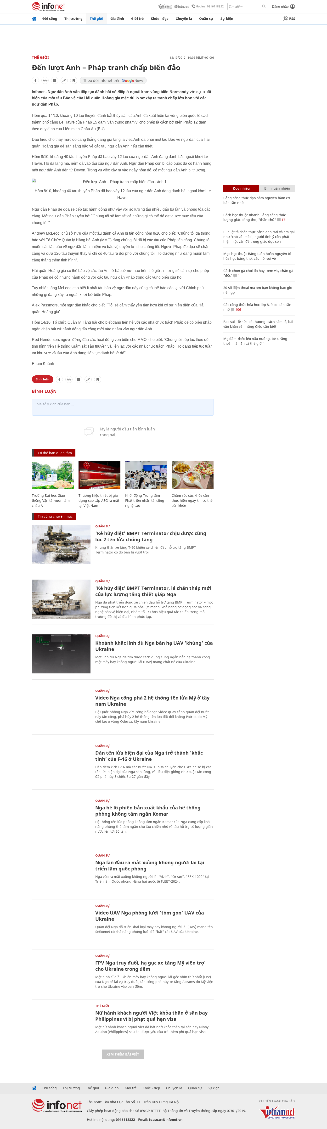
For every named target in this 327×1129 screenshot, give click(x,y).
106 (237, 309)
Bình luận (43, 379)
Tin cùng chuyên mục (55, 516)
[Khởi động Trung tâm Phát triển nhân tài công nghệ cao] (146, 475)
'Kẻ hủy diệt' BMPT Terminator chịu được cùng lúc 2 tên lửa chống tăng (150, 536)
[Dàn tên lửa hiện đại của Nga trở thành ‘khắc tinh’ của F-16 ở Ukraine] (61, 763)
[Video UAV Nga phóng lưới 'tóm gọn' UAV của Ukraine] (61, 923)
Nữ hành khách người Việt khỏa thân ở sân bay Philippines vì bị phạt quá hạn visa (151, 1016)
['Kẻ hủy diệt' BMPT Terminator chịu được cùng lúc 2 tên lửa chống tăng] (61, 544)
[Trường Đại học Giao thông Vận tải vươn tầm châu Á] (53, 475)
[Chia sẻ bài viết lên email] (54, 80)
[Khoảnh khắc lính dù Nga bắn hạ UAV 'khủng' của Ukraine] (61, 653)
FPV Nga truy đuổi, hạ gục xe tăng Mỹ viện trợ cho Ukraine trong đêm (149, 966)
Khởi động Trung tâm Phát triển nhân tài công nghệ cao (144, 500)
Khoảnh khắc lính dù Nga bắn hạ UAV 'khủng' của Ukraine (154, 646)
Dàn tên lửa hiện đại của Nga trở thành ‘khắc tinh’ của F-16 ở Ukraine (149, 756)
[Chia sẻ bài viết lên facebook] (35, 80)
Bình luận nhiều (277, 188)
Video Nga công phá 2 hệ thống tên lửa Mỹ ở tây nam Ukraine (152, 700)
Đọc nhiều (241, 188)
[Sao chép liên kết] (64, 80)
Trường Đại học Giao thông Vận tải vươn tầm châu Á (51, 500)
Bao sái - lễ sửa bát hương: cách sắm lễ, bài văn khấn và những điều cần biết (258, 324)
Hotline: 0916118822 (210, 6)
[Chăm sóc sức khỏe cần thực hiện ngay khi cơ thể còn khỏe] (193, 475)
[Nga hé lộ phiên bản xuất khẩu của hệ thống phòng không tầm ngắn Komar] (61, 818)
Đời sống (49, 18)
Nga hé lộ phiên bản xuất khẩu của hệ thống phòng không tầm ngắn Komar (148, 810)
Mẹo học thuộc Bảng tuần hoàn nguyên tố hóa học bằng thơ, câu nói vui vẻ (257, 256)
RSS (292, 18)
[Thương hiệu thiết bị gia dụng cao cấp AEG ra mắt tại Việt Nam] (99, 475)
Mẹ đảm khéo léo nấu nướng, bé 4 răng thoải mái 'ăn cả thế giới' (255, 341)
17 (283, 219)
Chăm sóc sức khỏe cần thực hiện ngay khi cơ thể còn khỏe (192, 500)
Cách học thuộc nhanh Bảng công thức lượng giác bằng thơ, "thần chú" (254, 217)
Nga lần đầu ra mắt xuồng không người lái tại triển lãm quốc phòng (149, 865)
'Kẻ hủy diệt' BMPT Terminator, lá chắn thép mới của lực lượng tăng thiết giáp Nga (153, 591)
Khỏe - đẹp (160, 18)
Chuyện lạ (184, 18)
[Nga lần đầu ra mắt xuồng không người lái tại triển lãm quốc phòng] (61, 873)
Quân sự (206, 18)
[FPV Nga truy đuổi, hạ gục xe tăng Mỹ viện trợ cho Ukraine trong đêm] (61, 973)
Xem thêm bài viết (123, 1054)
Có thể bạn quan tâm (55, 453)
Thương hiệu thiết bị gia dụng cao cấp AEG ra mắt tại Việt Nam (99, 500)
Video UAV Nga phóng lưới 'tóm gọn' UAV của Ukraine (149, 915)
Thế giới (96, 18)
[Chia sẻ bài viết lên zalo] (45, 80)
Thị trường (73, 18)
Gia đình (117, 18)
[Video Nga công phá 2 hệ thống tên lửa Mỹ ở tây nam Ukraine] (61, 708)
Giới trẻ (137, 18)
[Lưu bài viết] (73, 80)
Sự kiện (226, 18)
